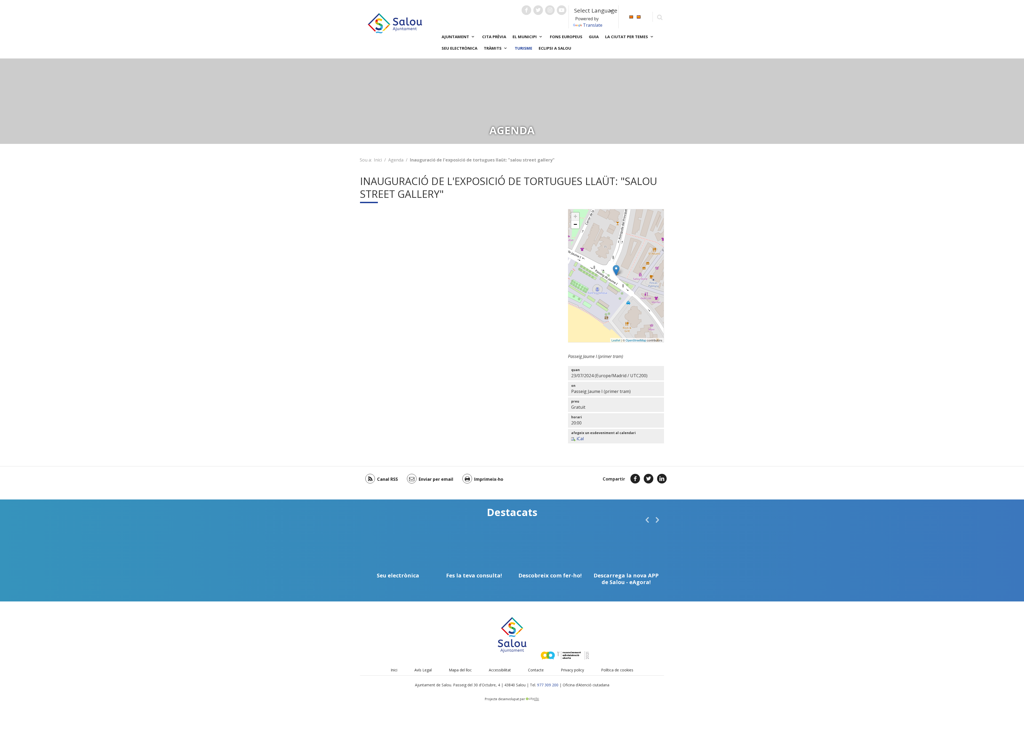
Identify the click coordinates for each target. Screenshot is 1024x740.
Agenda (395, 160)
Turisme (523, 48)
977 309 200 (547, 684)
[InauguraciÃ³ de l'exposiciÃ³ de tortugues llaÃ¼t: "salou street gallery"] (616, 270)
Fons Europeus (566, 36)
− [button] (575, 224)
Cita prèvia (494, 36)
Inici (378, 160)
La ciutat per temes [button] (627, 36)
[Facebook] (635, 478)
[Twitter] (648, 478)
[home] (395, 23)
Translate (592, 25)
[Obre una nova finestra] (526, 10)
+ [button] (575, 216)
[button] (647, 520)
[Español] (639, 16)
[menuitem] (631, 16)
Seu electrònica (459, 48)
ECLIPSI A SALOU (555, 48)
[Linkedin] (662, 478)
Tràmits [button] (493, 48)
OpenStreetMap (636, 340)
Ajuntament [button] (456, 36)
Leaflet (615, 340)
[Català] (631, 16)
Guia (594, 36)
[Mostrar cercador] (659, 17)
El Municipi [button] (525, 36)
